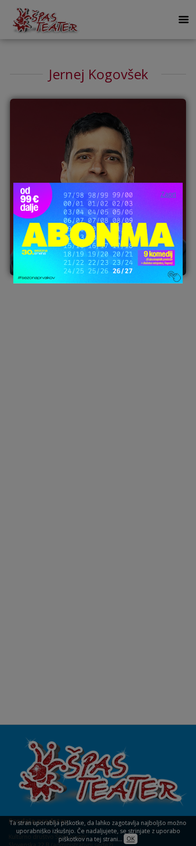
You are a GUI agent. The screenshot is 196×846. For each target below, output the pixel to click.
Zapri (168, 193)
